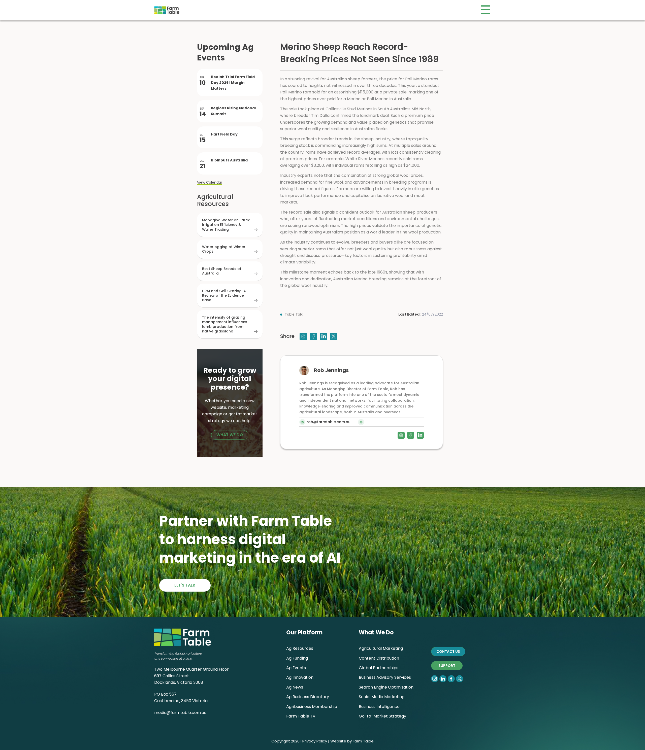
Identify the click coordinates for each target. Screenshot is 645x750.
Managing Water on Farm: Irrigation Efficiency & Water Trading (226, 225)
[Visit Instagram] (303, 336)
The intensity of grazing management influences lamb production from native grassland (224, 324)
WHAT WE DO (229, 435)
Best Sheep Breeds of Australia (221, 271)
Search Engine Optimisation (386, 687)
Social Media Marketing (381, 697)
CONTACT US (448, 651)
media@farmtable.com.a (179, 712)
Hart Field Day (224, 134)
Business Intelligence (379, 706)
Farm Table (363, 741)
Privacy (308, 741)
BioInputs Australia (229, 160)
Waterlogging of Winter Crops (223, 249)
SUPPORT (446, 665)
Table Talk (294, 314)
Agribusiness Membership (311, 706)
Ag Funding (297, 658)
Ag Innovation (299, 677)
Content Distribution (379, 658)
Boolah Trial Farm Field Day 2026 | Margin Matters (233, 82)
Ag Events (296, 668)
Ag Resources (299, 648)
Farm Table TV (300, 716)
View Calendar (209, 182)
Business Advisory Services (385, 677)
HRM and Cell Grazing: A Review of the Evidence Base (224, 295)
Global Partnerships (378, 668)
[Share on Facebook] (313, 336)
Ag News (294, 687)
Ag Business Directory (307, 697)
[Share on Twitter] (333, 336)
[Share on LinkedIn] (323, 336)
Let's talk (185, 585)
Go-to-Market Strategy (382, 716)
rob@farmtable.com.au (328, 421)
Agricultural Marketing (381, 648)
